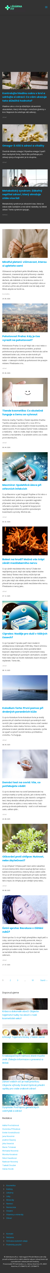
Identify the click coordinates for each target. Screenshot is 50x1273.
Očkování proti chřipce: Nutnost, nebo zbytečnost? (23, 858)
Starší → (44, 980)
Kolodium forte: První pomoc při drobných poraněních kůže (22, 709)
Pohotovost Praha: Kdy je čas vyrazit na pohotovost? (21, 338)
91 (33, 980)
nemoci (4, 215)
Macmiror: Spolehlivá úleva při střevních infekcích (21, 486)
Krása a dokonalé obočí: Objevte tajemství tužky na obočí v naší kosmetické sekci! (20, 1015)
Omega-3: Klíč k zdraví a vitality (23, 145)
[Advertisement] (25, 46)
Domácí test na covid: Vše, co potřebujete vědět (21, 784)
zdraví (4, 117)
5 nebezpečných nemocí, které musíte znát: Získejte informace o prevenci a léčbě (23, 1059)
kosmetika (6, 294)
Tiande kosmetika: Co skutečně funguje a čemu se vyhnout (22, 412)
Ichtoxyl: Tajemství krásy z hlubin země (23, 1037)
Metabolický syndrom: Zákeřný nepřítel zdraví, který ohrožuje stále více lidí (22, 194)
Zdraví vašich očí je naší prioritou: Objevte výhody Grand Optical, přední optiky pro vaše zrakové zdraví (23, 1085)
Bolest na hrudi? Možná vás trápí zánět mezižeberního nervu (23, 561)
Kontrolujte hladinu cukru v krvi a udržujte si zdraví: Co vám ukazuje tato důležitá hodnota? (24, 97)
